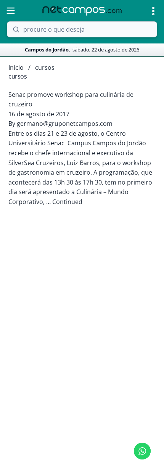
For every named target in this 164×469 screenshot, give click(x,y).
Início (16, 67)
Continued (67, 202)
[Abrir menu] (10, 10)
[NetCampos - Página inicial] (82, 11)
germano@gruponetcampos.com (65, 123)
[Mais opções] (153, 11)
